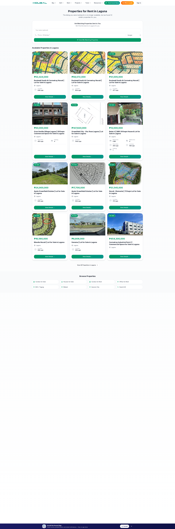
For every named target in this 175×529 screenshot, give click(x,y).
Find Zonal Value (113, 3)
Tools (87, 3)
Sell (60, 3)
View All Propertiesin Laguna (86, 265)
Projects (77, 3)
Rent (68, 3)
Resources (97, 3)
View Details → (50, 97)
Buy (53, 3)
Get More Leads (127, 3)
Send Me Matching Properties (88, 40)
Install (126, 526)
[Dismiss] (131, 526)
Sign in (139, 3)
